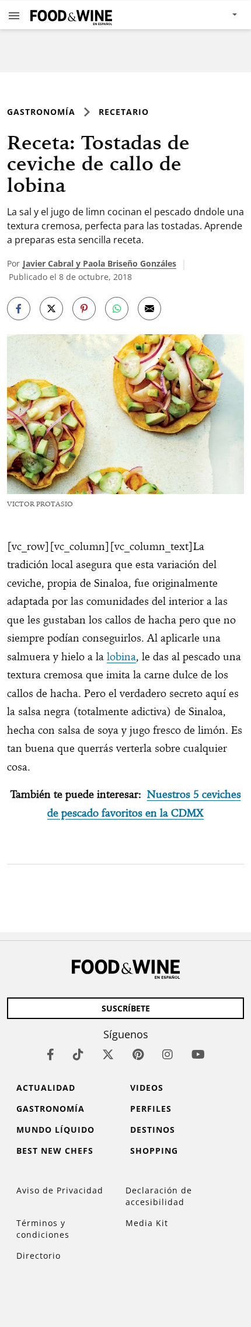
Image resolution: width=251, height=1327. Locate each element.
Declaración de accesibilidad (159, 1196)
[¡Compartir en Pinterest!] (84, 308)
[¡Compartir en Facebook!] (18, 308)
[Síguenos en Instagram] (167, 1054)
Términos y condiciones (42, 1228)
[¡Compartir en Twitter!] (51, 308)
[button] (14, 15)
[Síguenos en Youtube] (198, 1054)
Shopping (154, 1150)
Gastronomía (41, 111)
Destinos (152, 1129)
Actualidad (45, 1087)
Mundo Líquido (55, 1129)
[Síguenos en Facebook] (50, 1054)
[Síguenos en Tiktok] (78, 1054)
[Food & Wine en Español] (71, 15)
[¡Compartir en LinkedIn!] (116, 308)
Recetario (124, 111)
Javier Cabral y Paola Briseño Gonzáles (99, 263)
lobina (121, 656)
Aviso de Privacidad (59, 1190)
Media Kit (147, 1222)
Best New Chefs (54, 1150)
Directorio (38, 1255)
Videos (146, 1087)
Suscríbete (126, 1008)
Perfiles (151, 1108)
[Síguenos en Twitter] (108, 1054)
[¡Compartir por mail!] (149, 308)
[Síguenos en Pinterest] (138, 1054)
